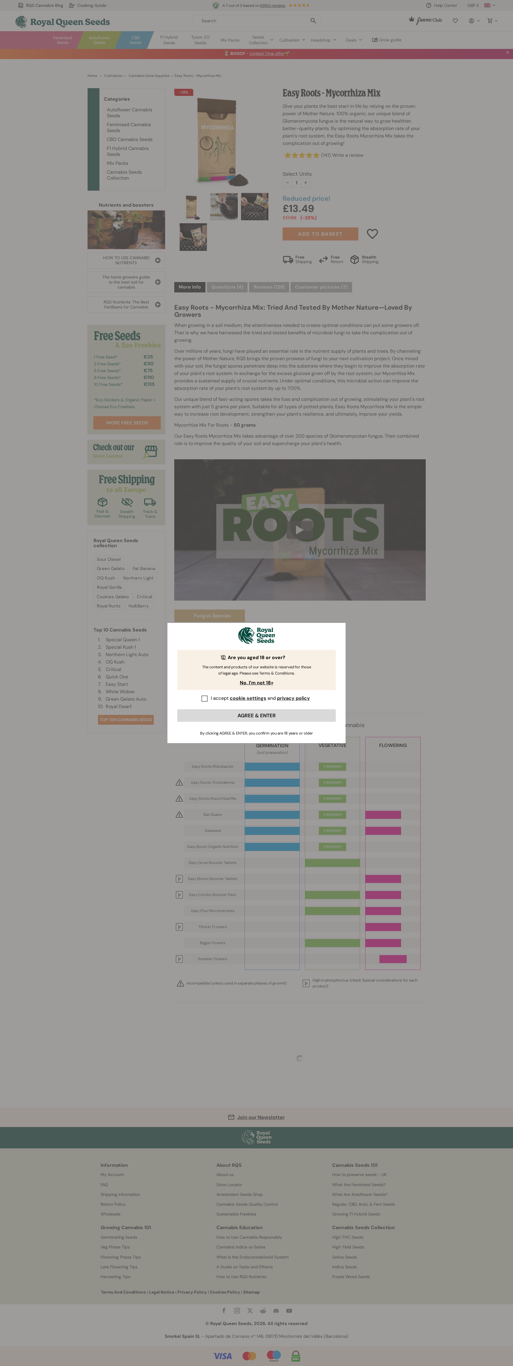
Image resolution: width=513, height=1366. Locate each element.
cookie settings (248, 698)
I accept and (260, 698)
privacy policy (293, 698)
